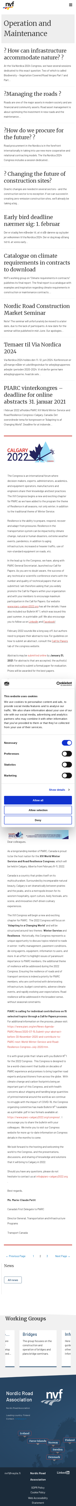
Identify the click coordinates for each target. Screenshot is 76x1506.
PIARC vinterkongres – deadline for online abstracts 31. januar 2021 (35, 395)
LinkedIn (33, 621)
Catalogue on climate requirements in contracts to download (37, 262)
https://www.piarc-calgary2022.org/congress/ (33, 1117)
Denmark (54, 1457)
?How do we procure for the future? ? (34, 134)
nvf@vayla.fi (13, 1473)
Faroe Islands (37, 1441)
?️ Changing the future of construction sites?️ (35, 177)
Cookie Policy (38, 1492)
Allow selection (38, 810)
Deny (38, 819)
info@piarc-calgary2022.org (52, 1176)
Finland (70, 1440)
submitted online (37, 655)
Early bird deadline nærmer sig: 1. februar (32, 220)
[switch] (67, 753)
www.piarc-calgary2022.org (23, 606)
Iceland (24, 1433)
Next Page (62, 1256)
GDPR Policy (38, 1487)
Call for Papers (60, 641)
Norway (53, 1442)
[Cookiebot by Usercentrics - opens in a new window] (56, 684)
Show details (57, 789)
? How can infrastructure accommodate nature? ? (35, 54)
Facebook (49, 621)
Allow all (38, 800)
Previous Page (15, 1256)
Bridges (30, 1334)
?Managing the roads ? (32, 94)
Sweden (58, 1449)
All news (13, 1280)
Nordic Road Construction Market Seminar (37, 309)
